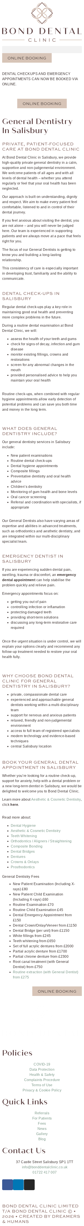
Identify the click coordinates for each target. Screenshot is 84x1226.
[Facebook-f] (7, 1184)
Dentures (18, 857)
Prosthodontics (23, 867)
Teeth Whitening (24, 836)
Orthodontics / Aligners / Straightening (41, 841)
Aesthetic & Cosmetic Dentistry (56, 799)
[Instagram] (29, 1184)
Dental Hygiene (23, 825)
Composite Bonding (27, 846)
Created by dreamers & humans (41, 1218)
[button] (42, 49)
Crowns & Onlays (25, 862)
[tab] (42, 876)
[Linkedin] (18, 1184)
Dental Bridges (23, 851)
